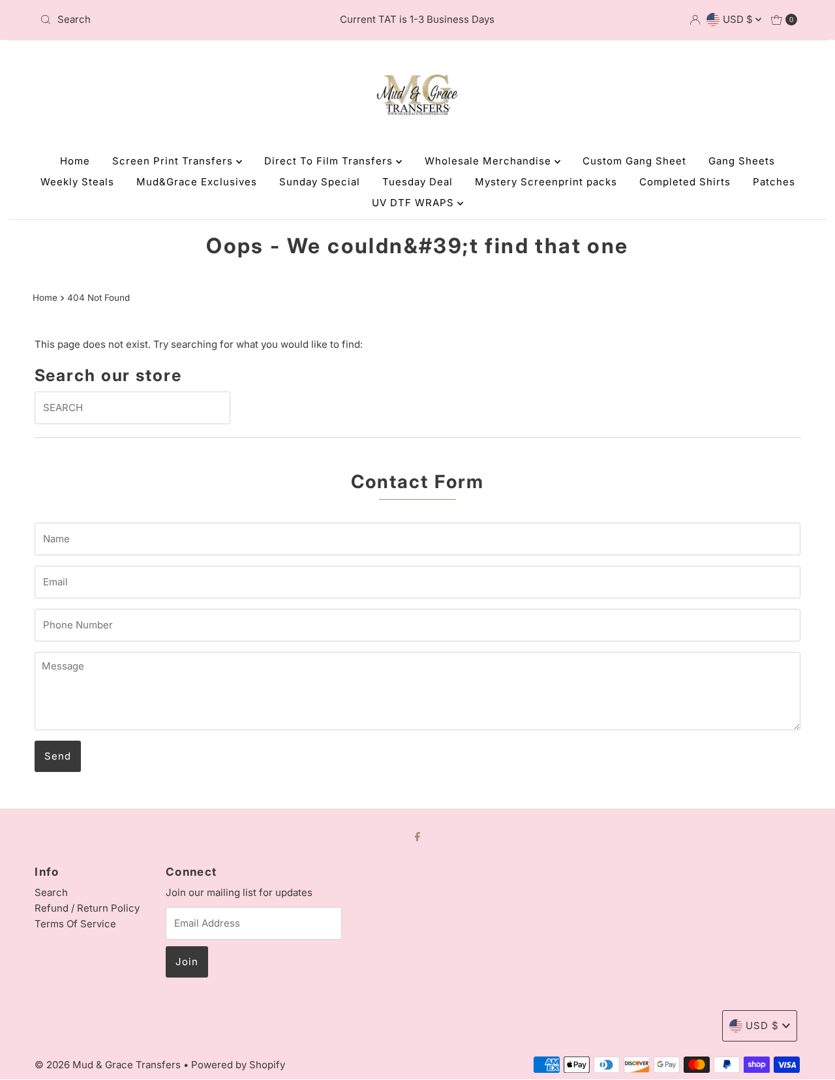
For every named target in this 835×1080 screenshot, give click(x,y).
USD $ (739, 19)
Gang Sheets (741, 161)
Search (51, 892)
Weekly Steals (77, 182)
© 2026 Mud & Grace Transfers (109, 1064)
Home (75, 161)
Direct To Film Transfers (330, 161)
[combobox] (158, 20)
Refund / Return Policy (87, 908)
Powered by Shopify (238, 1064)
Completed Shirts (685, 182)
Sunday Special (319, 182)
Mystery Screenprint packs (546, 182)
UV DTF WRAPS (414, 202)
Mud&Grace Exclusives (196, 182)
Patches (774, 182)
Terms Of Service (75, 924)
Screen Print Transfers (174, 161)
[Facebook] (417, 836)
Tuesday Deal (417, 182)
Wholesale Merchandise (489, 161)
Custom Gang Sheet (634, 161)
